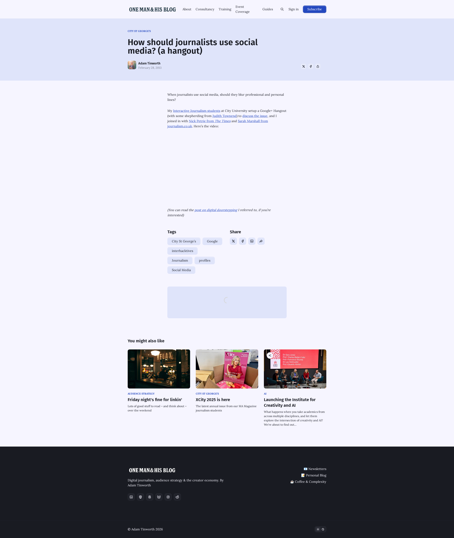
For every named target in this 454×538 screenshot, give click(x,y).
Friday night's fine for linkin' (155, 399)
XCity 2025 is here (213, 399)
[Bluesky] (158, 497)
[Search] (282, 9)
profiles (204, 260)
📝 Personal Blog (313, 475)
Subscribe (314, 9)
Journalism (180, 260)
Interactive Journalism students (196, 111)
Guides (267, 9)
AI (265, 393)
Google (212, 241)
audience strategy (141, 393)
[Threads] (149, 497)
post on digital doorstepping (216, 210)
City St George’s (139, 31)
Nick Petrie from (210, 121)
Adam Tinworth (149, 63)
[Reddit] (177, 497)
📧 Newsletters (315, 469)
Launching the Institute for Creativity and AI (290, 402)
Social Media (181, 270)
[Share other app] (318, 66)
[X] (303, 66)
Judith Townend (224, 116)
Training (225, 9)
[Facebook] (311, 66)
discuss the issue (254, 116)
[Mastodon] (140, 497)
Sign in (294, 9)
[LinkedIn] (251, 241)
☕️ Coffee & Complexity (308, 482)
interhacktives (182, 251)
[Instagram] (168, 497)
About (186, 9)
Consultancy (205, 9)
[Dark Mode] (320, 529)
